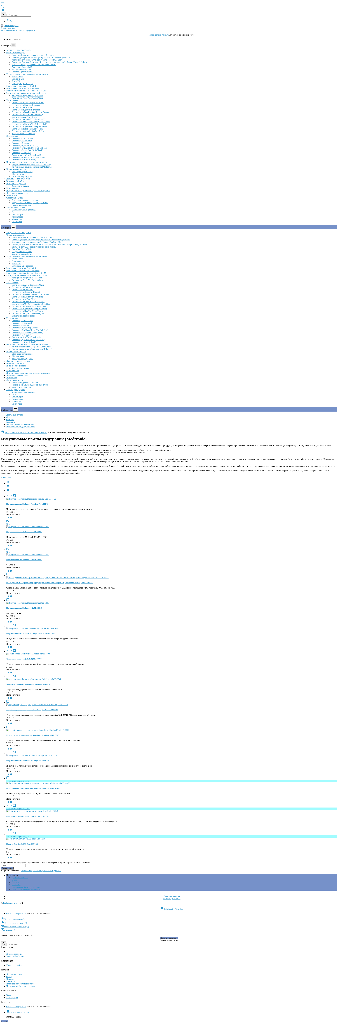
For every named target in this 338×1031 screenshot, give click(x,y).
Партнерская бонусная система (20, 424)
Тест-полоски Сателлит (22, 107)
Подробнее (6, 477)
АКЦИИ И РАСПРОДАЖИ (18, 50)
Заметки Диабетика (171, 899)
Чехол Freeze (17, 76)
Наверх (4, 1021)
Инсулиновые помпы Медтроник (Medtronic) (32, 167)
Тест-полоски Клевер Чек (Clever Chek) (29, 124)
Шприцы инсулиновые (22, 171)
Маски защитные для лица (24, 210)
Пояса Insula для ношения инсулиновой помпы (33, 55)
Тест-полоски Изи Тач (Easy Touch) (27, 129)
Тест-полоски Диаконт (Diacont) (26, 110)
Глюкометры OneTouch (22, 141)
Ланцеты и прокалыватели (18, 179)
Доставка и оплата (14, 415)
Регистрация (12, 997)
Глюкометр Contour (20, 143)
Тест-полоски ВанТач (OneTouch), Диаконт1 (31, 112)
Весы (14, 212)
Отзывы (10, 419)
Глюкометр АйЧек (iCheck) (24, 160)
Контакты (10, 422)
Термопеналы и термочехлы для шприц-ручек (27, 74)
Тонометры (17, 221)
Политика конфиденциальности (20, 427)
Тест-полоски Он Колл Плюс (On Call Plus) (31, 122)
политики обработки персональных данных (41, 870)
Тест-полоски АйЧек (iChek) (24, 117)
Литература (11, 195)
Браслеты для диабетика (22, 72)
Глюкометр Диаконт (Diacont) (25, 145)
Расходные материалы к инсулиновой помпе (26, 93)
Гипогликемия (12, 188)
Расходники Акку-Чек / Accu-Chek (27, 98)
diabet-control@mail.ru (159, 35)
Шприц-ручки (18, 174)
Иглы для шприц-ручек (22, 176)
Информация (12, 875)
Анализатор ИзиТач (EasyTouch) (26, 155)
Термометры (17, 214)
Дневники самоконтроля (17, 193)
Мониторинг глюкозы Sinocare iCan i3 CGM (26, 91)
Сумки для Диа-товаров (22, 83)
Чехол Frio (16, 81)
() (13, 919)
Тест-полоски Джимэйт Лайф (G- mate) (29, 126)
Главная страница (172, 896)
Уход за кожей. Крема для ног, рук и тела (30, 202)
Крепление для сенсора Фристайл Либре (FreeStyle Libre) (37, 60)
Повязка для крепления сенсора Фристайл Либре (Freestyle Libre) (41, 57)
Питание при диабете (16, 183)
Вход (10, 21)
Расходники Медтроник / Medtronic (27, 95)
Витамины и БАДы (15, 181)
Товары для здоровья (15, 207)
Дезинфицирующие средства (25, 200)
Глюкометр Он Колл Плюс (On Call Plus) (30, 148)
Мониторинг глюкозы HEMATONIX (22, 88)
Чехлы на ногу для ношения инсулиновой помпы (34, 64)
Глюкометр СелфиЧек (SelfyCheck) (27, 150)
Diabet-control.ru (10, 903)
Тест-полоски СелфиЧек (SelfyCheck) (28, 119)
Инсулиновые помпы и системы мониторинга (27, 162)
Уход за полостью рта (21, 205)
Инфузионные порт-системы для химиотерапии (28, 191)
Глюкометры (12, 136)
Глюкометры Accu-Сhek (22, 138)
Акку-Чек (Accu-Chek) (22, 67)
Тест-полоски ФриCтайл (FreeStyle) (28, 131)
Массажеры (17, 219)
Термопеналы (18, 79)
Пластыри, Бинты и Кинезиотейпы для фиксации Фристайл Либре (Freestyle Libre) (49, 62)
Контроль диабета (14, 965)
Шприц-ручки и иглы (16, 169)
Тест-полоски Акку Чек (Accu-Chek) (28, 103)
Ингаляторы (17, 217)
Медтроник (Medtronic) (22, 69)
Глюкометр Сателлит (21, 152)
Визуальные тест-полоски (23, 133)
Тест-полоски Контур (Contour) (26, 105)
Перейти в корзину (169, 938)
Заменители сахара (20, 186)
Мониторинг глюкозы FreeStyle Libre (23, 86)
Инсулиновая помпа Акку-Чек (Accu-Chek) (31, 164)
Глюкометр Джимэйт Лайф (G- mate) (28, 157)
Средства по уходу (14, 198)
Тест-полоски (12, 100)
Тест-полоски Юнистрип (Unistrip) (27, 114)
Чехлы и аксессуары (15, 53)
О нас (8, 417)
